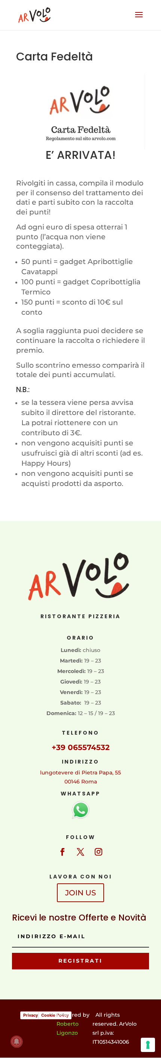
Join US (80, 892)
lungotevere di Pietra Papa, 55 (80, 772)
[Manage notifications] (16, 1041)
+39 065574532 (81, 747)
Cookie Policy (55, 1015)
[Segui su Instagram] (98, 851)
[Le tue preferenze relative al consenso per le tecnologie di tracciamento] (148, 1045)
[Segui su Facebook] (62, 851)
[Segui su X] (80, 851)
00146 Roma (80, 781)
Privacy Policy (37, 1015)
